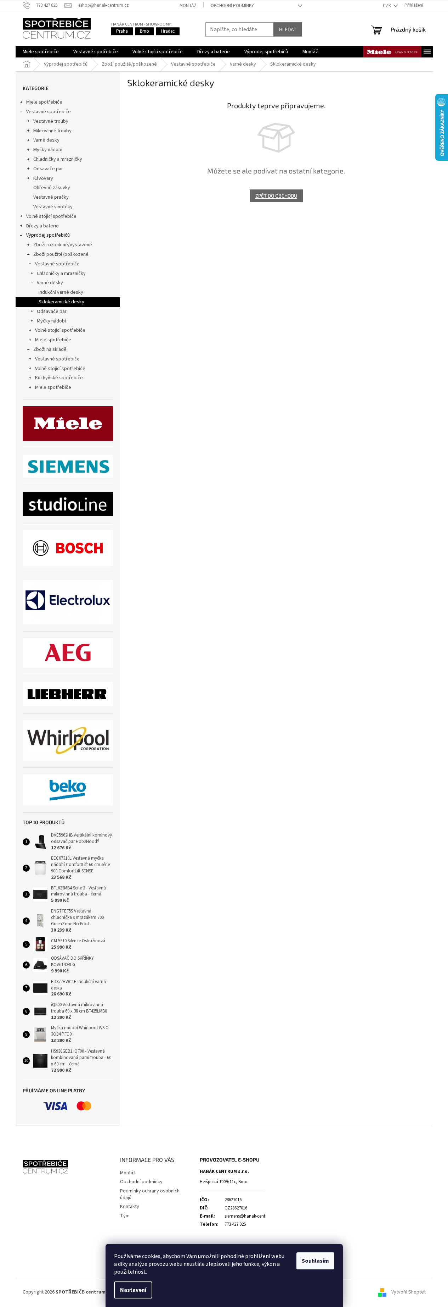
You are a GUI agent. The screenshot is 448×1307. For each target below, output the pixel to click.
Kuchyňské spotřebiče (59, 377)
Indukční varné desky (61, 292)
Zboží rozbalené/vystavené (62, 244)
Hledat (287, 29)
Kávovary (43, 178)
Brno (144, 31)
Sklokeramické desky (61, 301)
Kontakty (129, 1206)
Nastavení (133, 1290)
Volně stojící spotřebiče (51, 216)
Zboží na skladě (50, 349)
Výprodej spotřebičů (48, 235)
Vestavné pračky (51, 197)
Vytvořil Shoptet (408, 1292)
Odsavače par (48, 168)
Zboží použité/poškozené (61, 254)
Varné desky (46, 140)
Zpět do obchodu (276, 196)
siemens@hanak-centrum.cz (251, 1216)
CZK (387, 5)
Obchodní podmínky (232, 5)
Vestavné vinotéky (53, 206)
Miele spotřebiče (44, 102)
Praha (122, 31)
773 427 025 (235, 1224)
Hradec (168, 31)
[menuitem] (41, 51)
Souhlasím (315, 1261)
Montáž (188, 5)
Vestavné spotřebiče (48, 111)
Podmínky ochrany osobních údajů (150, 1194)
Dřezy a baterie (42, 226)
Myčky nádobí (47, 149)
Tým (125, 1215)
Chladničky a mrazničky (57, 159)
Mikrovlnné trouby (52, 130)
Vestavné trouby (50, 121)
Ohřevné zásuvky (51, 187)
